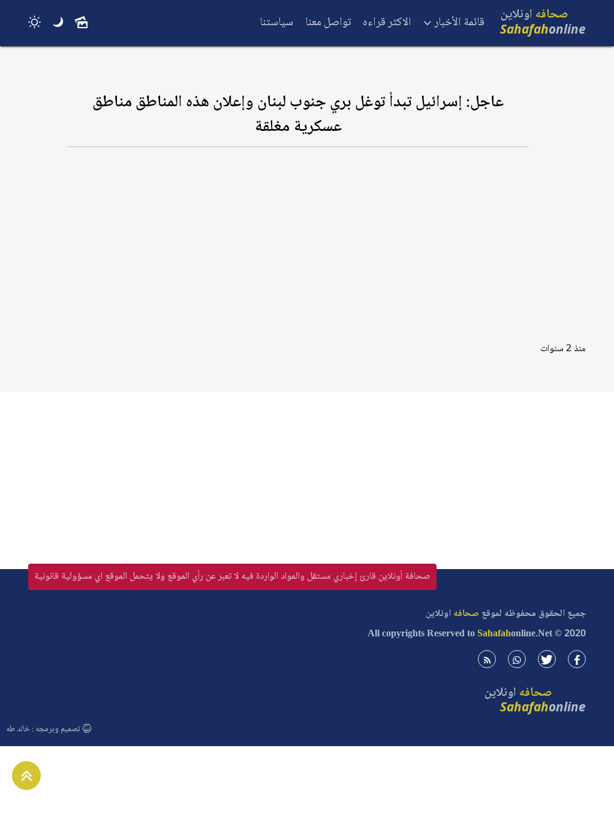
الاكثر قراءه (387, 22)
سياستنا (276, 22)
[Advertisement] (298, 250)
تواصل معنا (328, 22)
